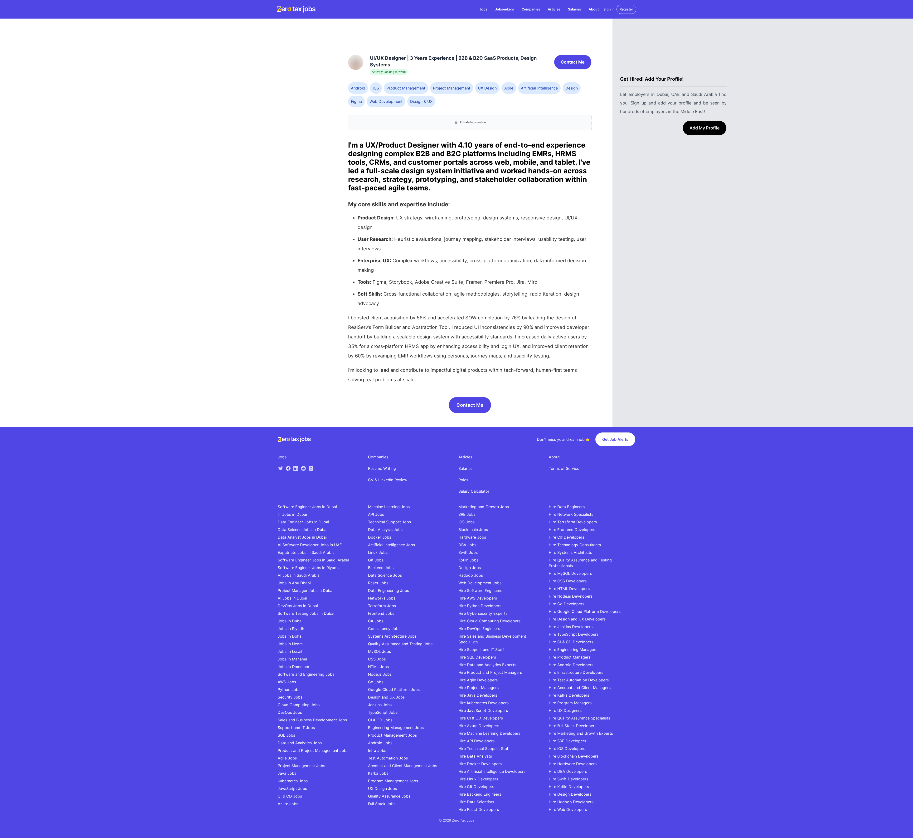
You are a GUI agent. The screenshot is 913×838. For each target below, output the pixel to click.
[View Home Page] (296, 9)
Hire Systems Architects (570, 552)
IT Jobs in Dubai (292, 514)
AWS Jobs (287, 681)
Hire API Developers (476, 741)
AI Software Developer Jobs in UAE (310, 544)
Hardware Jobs (472, 537)
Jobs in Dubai (290, 621)
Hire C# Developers (566, 537)
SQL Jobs (286, 735)
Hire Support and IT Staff (481, 649)
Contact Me (573, 62)
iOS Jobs (466, 522)
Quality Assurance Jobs (389, 796)
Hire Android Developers (571, 664)
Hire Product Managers (569, 657)
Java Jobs (287, 773)
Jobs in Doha (289, 636)
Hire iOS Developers (567, 748)
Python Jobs (289, 689)
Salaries (574, 9)
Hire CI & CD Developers (480, 718)
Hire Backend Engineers (479, 794)
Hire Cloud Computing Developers (489, 621)
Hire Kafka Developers (569, 695)
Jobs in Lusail (290, 651)
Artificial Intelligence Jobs (391, 544)
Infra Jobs (377, 750)
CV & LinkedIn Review (387, 479)
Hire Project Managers (478, 687)
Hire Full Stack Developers (572, 725)
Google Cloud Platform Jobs (394, 689)
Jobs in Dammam (293, 666)
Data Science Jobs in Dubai (302, 529)
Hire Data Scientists (476, 801)
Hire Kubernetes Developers (483, 702)
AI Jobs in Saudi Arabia (299, 575)
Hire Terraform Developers (573, 522)
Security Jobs (290, 697)
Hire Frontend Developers (572, 529)
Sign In (609, 9)
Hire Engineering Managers (573, 649)
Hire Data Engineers (567, 506)
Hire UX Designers (565, 710)
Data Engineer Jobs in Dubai (303, 522)
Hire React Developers (478, 809)
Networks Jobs (381, 598)
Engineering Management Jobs (396, 727)
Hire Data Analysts (475, 756)
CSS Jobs (377, 659)
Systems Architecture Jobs (392, 636)
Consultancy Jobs (384, 628)
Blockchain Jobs (473, 529)
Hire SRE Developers (567, 741)
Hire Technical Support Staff (484, 748)
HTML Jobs (378, 666)
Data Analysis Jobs (385, 529)
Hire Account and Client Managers (580, 687)
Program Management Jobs (393, 780)
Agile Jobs (287, 758)
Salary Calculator (473, 491)
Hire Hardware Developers (573, 763)
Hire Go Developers (566, 603)
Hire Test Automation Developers (579, 680)
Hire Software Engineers (480, 590)
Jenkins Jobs (380, 704)
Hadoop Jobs (470, 575)
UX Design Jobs (382, 788)
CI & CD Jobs (290, 796)
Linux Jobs (378, 552)
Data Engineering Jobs (388, 590)
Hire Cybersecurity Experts (482, 613)
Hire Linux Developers (478, 779)
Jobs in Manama (292, 659)
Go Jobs (375, 681)
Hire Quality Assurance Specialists (579, 718)
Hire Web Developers (568, 809)
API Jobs (376, 514)
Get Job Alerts (615, 439)
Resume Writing (382, 468)
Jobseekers (504, 9)
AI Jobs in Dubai (292, 598)
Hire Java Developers (477, 695)
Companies (531, 9)
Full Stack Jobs (381, 803)
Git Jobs (376, 560)
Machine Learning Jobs (389, 506)
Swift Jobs (468, 552)
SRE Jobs (467, 514)
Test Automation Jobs (388, 758)
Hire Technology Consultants (575, 544)
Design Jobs (469, 567)
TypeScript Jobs (383, 712)
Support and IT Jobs (296, 727)
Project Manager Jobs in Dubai (305, 590)
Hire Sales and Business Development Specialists (492, 639)
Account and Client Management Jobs (402, 765)
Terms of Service (564, 468)
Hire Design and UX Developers (577, 619)
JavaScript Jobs (292, 788)
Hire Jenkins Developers (570, 626)
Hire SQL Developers (477, 657)
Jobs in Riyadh (291, 628)
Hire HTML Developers (569, 588)
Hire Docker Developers (480, 763)
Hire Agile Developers (478, 680)
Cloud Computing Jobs (299, 704)
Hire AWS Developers (477, 598)
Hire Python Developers (479, 605)
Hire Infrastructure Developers (576, 672)
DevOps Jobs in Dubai (298, 605)
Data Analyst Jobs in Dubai (302, 537)
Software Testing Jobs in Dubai (306, 613)
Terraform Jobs (382, 605)
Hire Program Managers (570, 702)
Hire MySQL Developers (570, 573)
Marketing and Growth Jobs (483, 506)
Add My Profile (705, 127)
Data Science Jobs (385, 575)
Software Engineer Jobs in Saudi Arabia (313, 560)
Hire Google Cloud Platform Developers (585, 611)
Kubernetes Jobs (293, 780)
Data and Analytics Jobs (300, 742)
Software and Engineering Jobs (306, 674)
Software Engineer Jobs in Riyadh (308, 567)
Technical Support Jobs (389, 522)
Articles (554, 9)
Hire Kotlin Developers (569, 786)
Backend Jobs (380, 567)
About (594, 9)
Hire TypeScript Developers (573, 634)
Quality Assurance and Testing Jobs (400, 643)
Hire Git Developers (476, 786)
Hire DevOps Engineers (479, 628)
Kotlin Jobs (468, 560)
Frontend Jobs (381, 613)
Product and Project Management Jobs (313, 750)
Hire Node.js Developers (570, 596)
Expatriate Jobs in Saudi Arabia (306, 552)
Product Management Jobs (392, 735)
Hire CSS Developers (568, 581)
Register (626, 9)
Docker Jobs (379, 537)
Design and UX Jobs (386, 697)
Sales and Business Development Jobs (312, 720)
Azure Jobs (288, 803)
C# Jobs (375, 621)
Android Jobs (380, 742)
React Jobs (378, 582)
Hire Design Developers (570, 794)
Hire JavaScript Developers (483, 710)
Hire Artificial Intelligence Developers (491, 771)
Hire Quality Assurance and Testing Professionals (580, 563)
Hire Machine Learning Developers (489, 733)
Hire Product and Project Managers (490, 672)
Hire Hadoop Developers (571, 801)
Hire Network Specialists (571, 514)
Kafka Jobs (378, 773)
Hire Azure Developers (478, 725)
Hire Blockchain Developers (573, 756)
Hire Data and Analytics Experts (487, 664)
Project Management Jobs (301, 765)
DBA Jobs (467, 544)
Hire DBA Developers (568, 771)
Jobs (483, 9)
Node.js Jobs (380, 674)
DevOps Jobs (290, 712)
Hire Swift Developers (568, 779)
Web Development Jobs (479, 582)
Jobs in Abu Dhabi (294, 582)
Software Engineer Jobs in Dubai (307, 506)
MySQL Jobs (379, 651)
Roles (463, 479)
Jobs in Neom (290, 643)
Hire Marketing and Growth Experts (581, 733)
